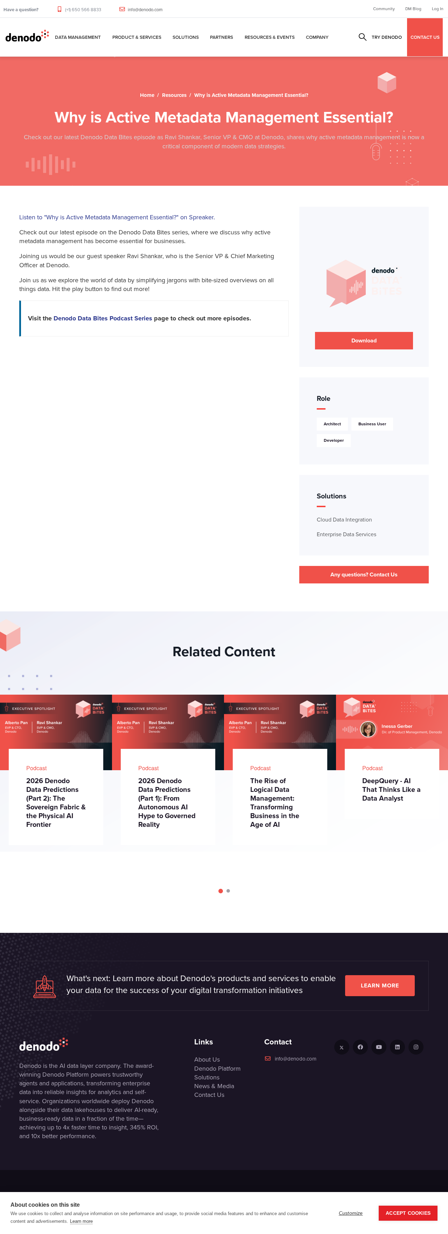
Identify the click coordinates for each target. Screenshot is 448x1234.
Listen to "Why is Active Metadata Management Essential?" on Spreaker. (117, 217)
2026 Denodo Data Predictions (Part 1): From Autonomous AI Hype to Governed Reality (70, 802)
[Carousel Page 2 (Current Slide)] (227, 891)
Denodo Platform (217, 1068)
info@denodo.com (145, 9)
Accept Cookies (408, 1213)
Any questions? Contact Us (364, 574)
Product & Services (136, 37)
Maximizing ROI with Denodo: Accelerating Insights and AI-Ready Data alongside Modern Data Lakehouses (406, 806)
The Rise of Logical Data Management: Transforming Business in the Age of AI (178, 802)
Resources (174, 95)
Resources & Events (270, 37)
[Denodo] (27, 37)
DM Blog (413, 9)
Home (147, 95)
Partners (221, 37)
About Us (207, 1059)
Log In (437, 9)
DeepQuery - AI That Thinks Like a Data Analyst (295, 789)
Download (364, 340)
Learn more (380, 985)
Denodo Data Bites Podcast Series (103, 318)
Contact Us (209, 1094)
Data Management (78, 37)
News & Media (214, 1086)
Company (317, 37)
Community (384, 9)
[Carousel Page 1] (220, 891)
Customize (351, 1213)
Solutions (186, 37)
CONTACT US (425, 37)
